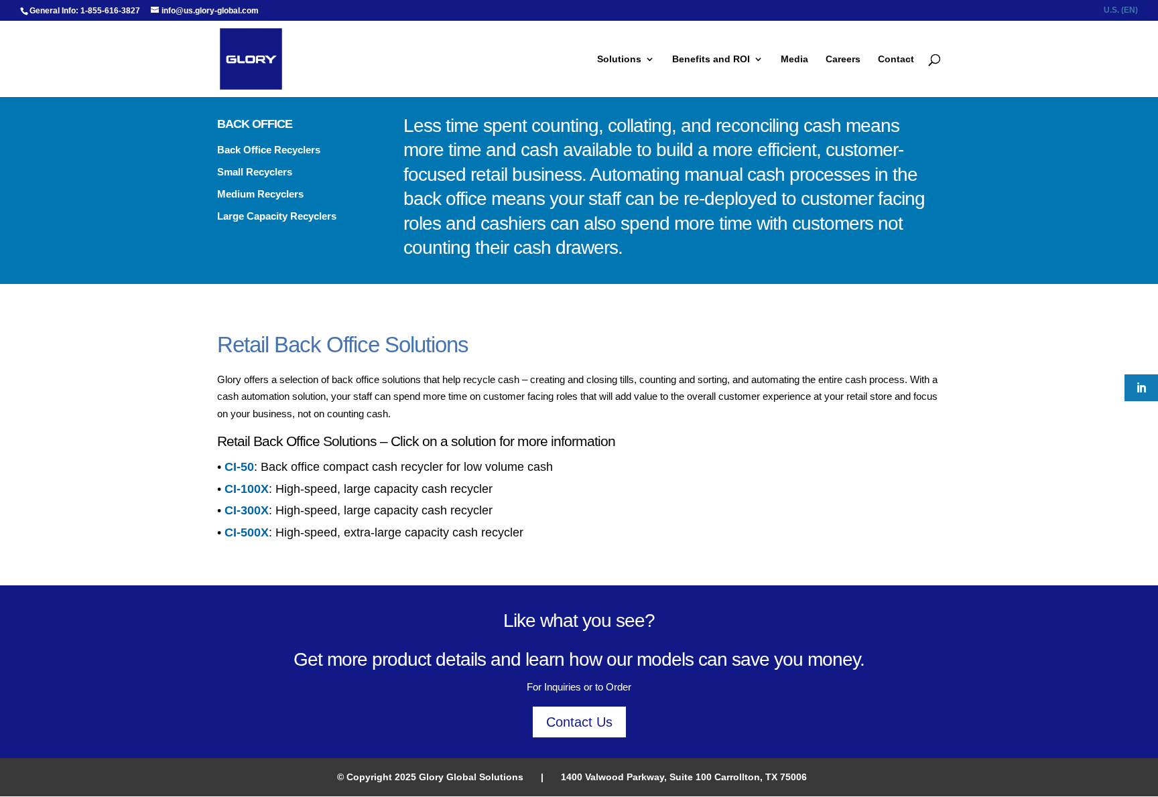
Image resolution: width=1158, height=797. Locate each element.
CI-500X (246, 532)
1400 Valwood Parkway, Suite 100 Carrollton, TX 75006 (684, 777)
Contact (896, 59)
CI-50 (239, 467)
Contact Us (579, 722)
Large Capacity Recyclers (276, 216)
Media (794, 59)
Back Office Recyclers (268, 149)
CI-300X (246, 510)
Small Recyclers (254, 171)
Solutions (619, 59)
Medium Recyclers (260, 194)
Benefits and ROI (711, 59)
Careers (843, 59)
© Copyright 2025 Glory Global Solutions (430, 777)
